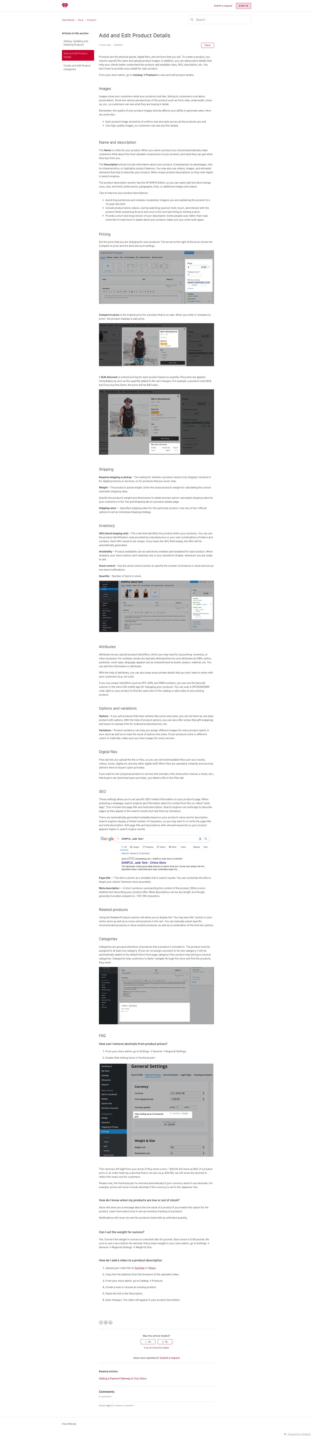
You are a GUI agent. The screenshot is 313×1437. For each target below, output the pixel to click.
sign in (109, 1405)
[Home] (65, 7)
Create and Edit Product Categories (77, 67)
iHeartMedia (68, 20)
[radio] (148, 1341)
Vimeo (152, 1268)
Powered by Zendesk (299, 1434)
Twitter (106, 1323)
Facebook (101, 1323)
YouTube (139, 1268)
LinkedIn (110, 1323)
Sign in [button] (243, 6)
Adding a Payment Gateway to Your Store (122, 1378)
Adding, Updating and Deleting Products (76, 43)
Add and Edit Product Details (75, 55)
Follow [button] (208, 45)
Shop (80, 20)
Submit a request (223, 5)
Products (91, 20)
